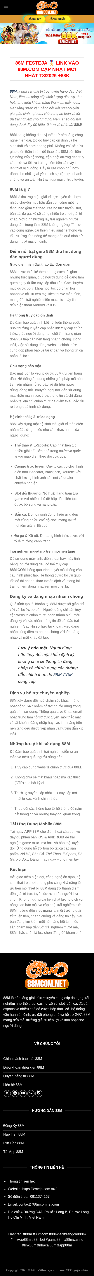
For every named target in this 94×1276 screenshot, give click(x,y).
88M (13, 91)
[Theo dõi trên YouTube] (23, 1093)
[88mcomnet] (47, 7)
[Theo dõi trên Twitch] (38, 1093)
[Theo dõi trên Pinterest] (15, 1093)
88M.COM (63, 674)
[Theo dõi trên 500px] (31, 1093)
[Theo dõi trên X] (7, 1093)
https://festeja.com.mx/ (39, 1189)
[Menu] (6, 7)
